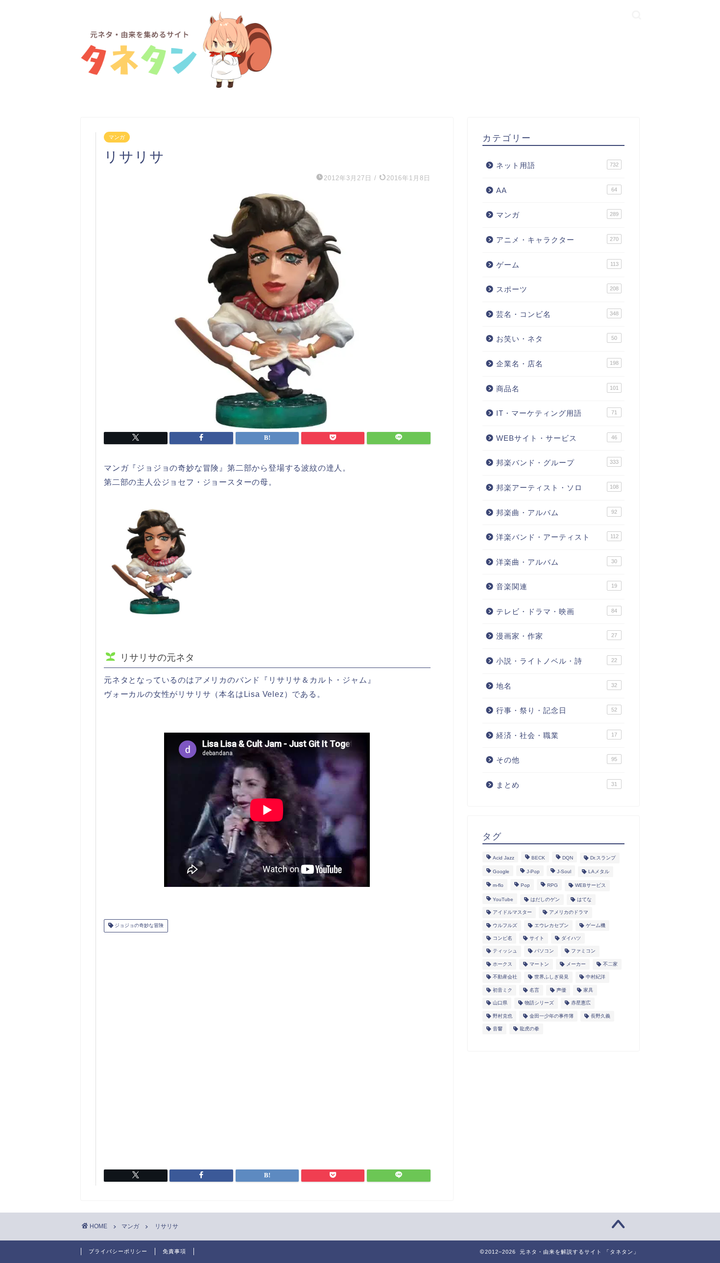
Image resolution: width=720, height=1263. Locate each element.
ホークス (502, 964)
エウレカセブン (551, 925)
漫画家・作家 (556, 636)
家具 (588, 990)
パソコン (544, 951)
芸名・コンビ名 (557, 314)
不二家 (610, 964)
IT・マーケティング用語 (556, 413)
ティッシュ (505, 951)
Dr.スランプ (603, 857)
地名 (556, 686)
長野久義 (600, 1016)
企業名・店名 (557, 363)
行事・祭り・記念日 (556, 710)
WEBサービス (590, 885)
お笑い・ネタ (556, 338)
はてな (584, 899)
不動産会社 (505, 977)
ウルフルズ (505, 925)
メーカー (576, 964)
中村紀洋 (595, 977)
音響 (498, 1028)
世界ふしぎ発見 (551, 977)
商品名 (557, 388)
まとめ (556, 785)
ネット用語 (557, 165)
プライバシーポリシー (118, 1251)
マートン (539, 964)
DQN (567, 857)
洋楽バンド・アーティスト (557, 537)
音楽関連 (556, 586)
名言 (534, 990)
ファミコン (583, 951)
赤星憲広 (581, 1003)
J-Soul (564, 871)
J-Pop (533, 871)
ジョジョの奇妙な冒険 (138, 926)
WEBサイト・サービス (556, 438)
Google (501, 871)
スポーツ (557, 289)
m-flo (498, 885)
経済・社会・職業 (556, 735)
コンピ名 (502, 938)
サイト (536, 938)
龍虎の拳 (529, 1028)
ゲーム (557, 265)
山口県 (500, 1003)
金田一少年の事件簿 (551, 1016)
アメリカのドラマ (568, 912)
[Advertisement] (267, 1047)
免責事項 (174, 1251)
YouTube (503, 899)
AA (556, 190)
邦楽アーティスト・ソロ (557, 487)
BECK (538, 857)
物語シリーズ (539, 1003)
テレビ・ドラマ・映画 (556, 611)
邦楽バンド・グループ (557, 462)
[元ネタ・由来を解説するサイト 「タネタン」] (174, 88)
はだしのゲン (545, 899)
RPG (552, 885)
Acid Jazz (503, 857)
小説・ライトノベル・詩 (556, 661)
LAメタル (598, 871)
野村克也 (502, 1016)
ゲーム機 (595, 925)
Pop (525, 885)
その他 (556, 760)
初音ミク (502, 990)
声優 (561, 990)
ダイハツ (571, 938)
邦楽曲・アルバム (556, 512)
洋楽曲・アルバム (556, 562)
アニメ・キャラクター (557, 240)
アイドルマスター (512, 912)
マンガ (117, 137)
